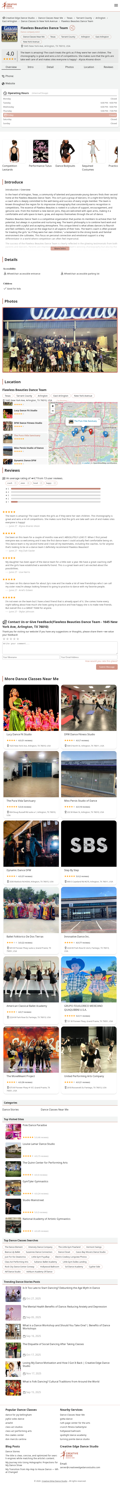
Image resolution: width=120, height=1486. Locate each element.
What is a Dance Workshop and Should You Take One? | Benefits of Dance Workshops (66, 1331)
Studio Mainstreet (35, 1206)
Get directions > (63, 400)
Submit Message (107, 667)
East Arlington (9, 21)
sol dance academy (74, 1266)
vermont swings (94, 1247)
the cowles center (14, 1435)
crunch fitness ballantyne (73, 1427)
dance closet (64, 1252)
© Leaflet (86, 463)
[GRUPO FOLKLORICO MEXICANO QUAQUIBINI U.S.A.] (89, 979)
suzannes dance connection (39, 1252)
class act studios (14, 1427)
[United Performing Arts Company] (89, 1049)
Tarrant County (84, 17)
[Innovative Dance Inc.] (89, 910)
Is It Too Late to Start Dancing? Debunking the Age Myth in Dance (61, 1293)
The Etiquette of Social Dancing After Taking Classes (53, 1349)
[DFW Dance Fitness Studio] (89, 708)
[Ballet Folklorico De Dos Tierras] (31, 910)
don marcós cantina (15, 1439)
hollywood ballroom (49, 1266)
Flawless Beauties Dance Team (77, 21)
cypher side (94, 1266)
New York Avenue (31, 41)
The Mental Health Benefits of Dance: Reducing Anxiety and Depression (65, 1312)
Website (10, 83)
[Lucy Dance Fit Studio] (31, 708)
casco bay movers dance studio (91, 1252)
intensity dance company (40, 1247)
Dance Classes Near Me (50, 17)
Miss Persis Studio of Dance (83, 421)
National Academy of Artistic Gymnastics (46, 1224)
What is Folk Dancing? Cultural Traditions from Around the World (61, 1387)
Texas (69, 17)
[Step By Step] (89, 844)
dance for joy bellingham (18, 1414)
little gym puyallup (40, 1256)
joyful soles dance (14, 1418)
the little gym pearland (69, 1247)
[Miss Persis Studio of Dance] (89, 774)
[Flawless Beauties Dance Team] (11, 35)
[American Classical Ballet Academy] (31, 979)
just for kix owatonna (15, 1256)
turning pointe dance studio (75, 1439)
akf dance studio (13, 1271)
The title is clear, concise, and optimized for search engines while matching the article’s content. (31, 1457)
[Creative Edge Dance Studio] (9, 5)
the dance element (14, 1247)
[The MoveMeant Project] (31, 1049)
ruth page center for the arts (75, 1423)
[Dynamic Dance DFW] (31, 844)
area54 (9, 1423)
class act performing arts (16, 1261)
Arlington (100, 17)
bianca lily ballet (12, 1252)
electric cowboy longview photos (71, 1256)
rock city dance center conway (19, 1266)
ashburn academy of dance (39, 1271)
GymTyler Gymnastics (35, 1187)
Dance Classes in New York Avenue (39, 21)
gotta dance (66, 1418)
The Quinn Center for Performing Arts (45, 1168)
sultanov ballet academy (45, 1261)
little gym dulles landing (75, 1261)
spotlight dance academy (73, 1435)
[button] (90, 435)
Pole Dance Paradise (35, 1131)
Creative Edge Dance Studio (20, 17)
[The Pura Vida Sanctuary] (31, 774)
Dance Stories (10, 1109)
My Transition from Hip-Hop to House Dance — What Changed (31, 1471)
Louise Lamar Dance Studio (39, 1149)
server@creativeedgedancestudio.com (80, 1467)
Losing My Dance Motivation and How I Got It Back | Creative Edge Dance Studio (66, 1368)
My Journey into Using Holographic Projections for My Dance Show (31, 1464)
